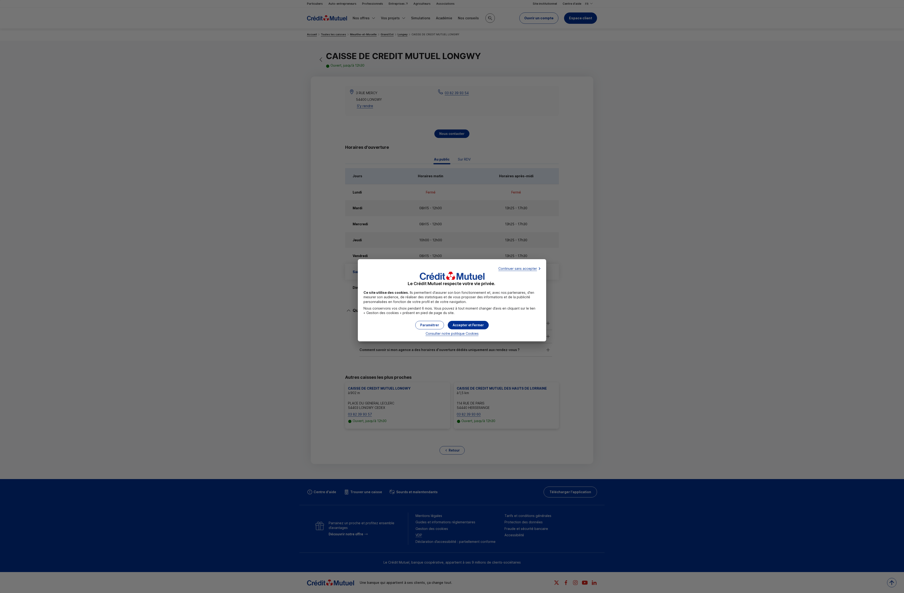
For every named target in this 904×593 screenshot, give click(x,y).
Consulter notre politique (452, 333)
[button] (468, 325)
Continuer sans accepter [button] (517, 268)
